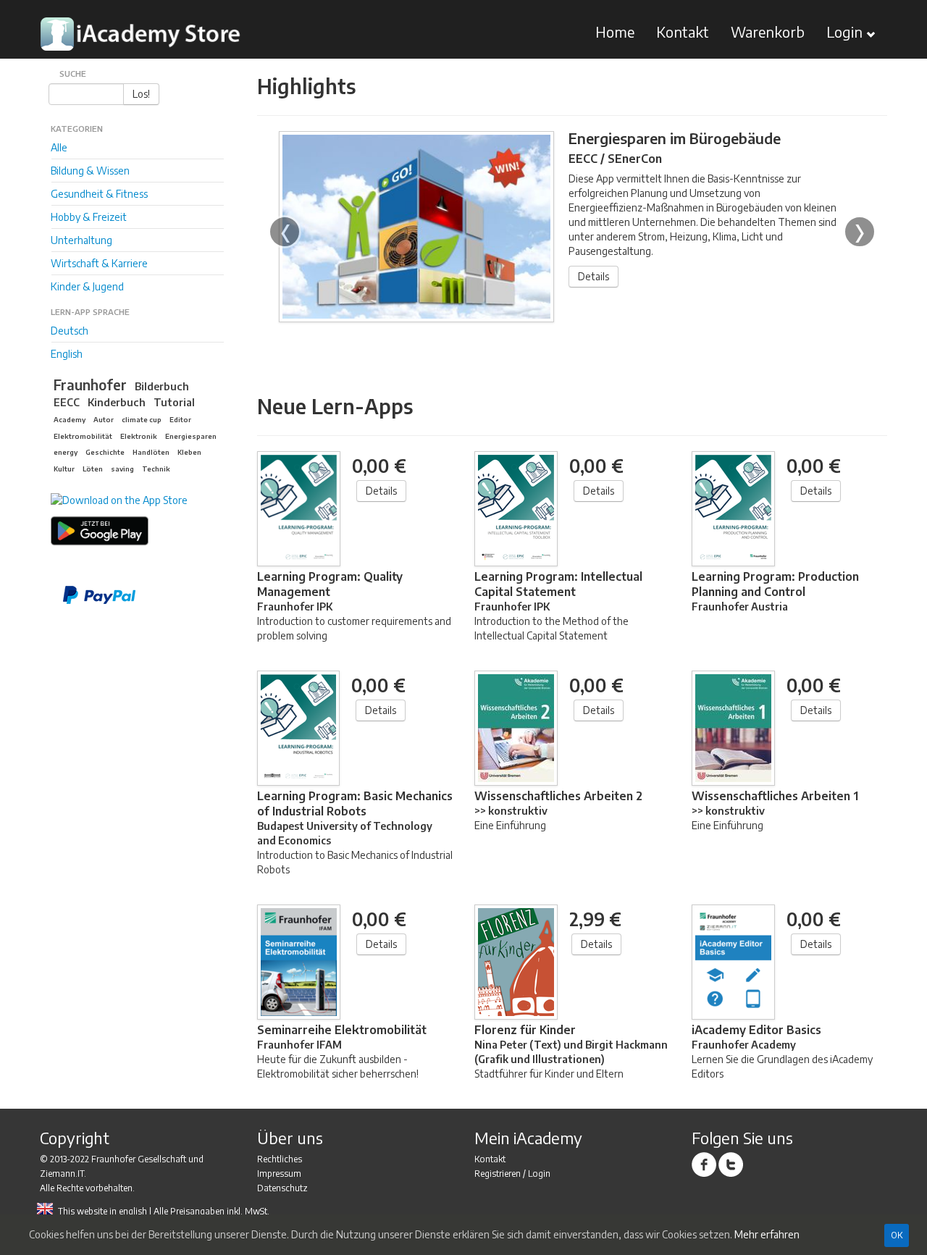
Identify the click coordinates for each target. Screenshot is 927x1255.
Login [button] (846, 31)
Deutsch (69, 330)
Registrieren (497, 1173)
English (67, 354)
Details (593, 276)
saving (122, 468)
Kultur (64, 468)
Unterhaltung (81, 240)
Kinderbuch (117, 401)
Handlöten (151, 452)
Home (614, 31)
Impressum (279, 1173)
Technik (156, 468)
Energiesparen (191, 436)
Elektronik (138, 436)
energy (65, 452)
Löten (93, 468)
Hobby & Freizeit (89, 217)
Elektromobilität (83, 436)
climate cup (142, 419)
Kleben (189, 452)
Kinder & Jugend (87, 286)
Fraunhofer (90, 384)
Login (539, 1173)
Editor (180, 419)
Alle (59, 147)
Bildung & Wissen (90, 170)
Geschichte (105, 452)
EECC (67, 401)
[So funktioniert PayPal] (143, 595)
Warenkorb (768, 31)
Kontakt (682, 31)
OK (896, 1235)
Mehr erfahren (767, 1234)
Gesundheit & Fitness (99, 194)
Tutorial (174, 401)
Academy (69, 419)
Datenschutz (282, 1188)
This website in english (102, 1211)
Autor (103, 419)
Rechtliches (279, 1159)
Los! (141, 94)
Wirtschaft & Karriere (99, 263)
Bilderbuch (162, 386)
